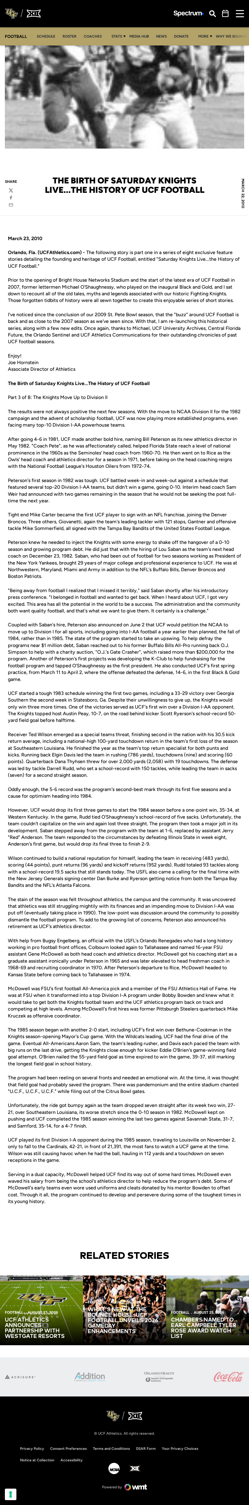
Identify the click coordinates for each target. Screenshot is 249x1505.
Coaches (93, 36)
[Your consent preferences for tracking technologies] (10, 1494)
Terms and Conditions (111, 1448)
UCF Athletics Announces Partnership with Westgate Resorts (35, 1328)
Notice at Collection (37, 1460)
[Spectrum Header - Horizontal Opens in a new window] (189, 14)
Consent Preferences (68, 1448)
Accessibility (71, 1460)
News (161, 36)
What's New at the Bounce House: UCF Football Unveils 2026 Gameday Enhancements (123, 1320)
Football (14, 1312)
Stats (116, 36)
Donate (183, 36)
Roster (70, 36)
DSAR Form (146, 1448)
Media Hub (140, 36)
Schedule (46, 36)
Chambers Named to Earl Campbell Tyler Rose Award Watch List (203, 1328)
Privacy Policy (32, 1448)
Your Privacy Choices (180, 1448)
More (203, 36)
